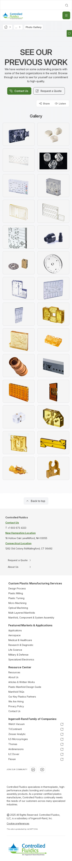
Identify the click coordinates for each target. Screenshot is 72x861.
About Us (13, 677)
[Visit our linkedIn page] (33, 769)
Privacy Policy (16, 706)
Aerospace (14, 635)
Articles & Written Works (21, 682)
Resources (14, 672)
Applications (15, 630)
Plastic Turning (16, 598)
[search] (66, 5)
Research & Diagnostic (20, 645)
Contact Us (14, 711)
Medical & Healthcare (20, 640)
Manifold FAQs (16, 691)
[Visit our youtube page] (42, 769)
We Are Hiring (16, 701)
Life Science (15, 649)
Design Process (17, 588)
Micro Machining (17, 603)
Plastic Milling (15, 593)
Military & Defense (18, 654)
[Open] (66, 15)
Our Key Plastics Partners (22, 696)
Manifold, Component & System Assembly (31, 617)
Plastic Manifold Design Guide (24, 686)
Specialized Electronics (21, 659)
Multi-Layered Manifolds (21, 612)
